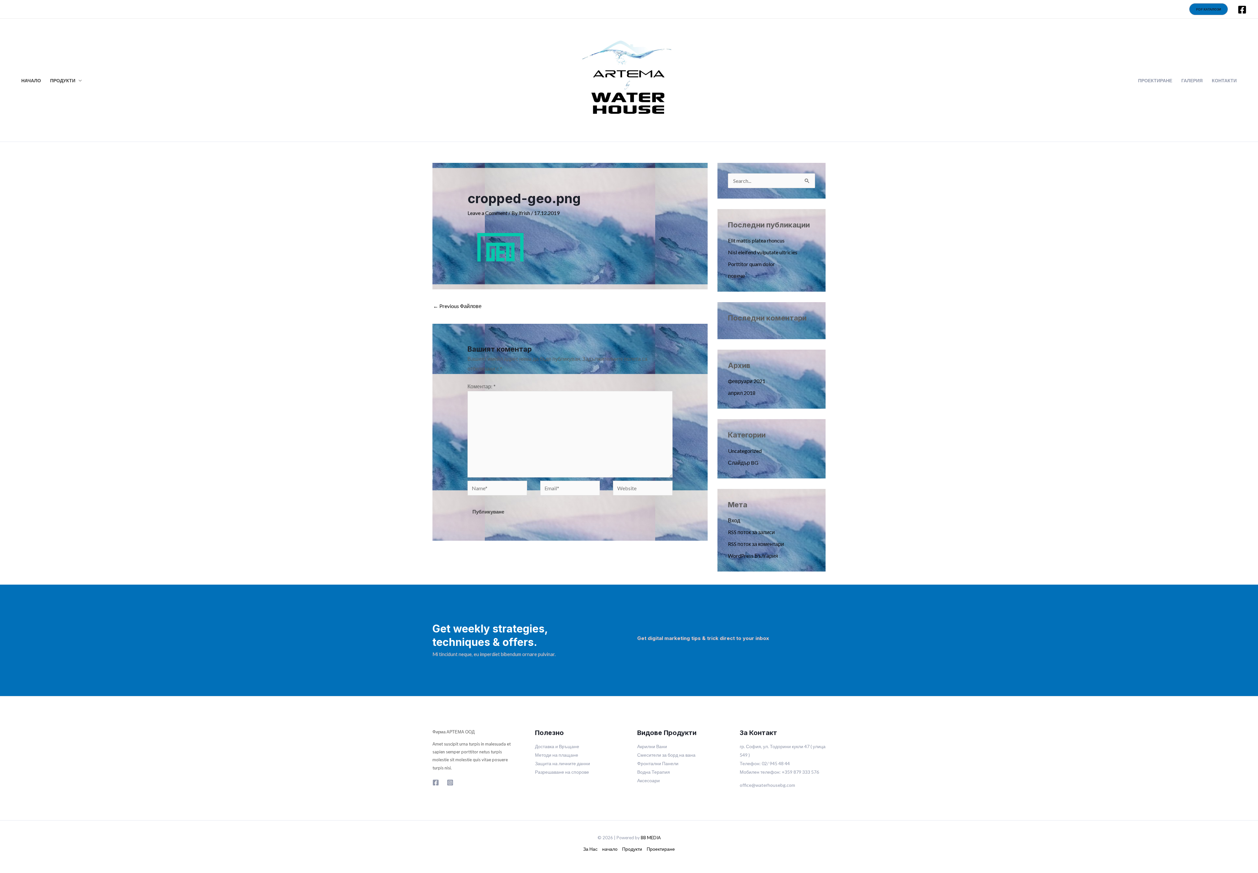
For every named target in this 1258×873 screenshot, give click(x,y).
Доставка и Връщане (557, 746)
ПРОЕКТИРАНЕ (1155, 80)
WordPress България (753, 556)
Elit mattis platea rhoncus (756, 240)
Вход (734, 520)
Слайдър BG (743, 462)
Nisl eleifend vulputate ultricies (762, 252)
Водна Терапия (653, 772)
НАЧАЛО (31, 80)
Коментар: (481, 386)
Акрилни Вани (652, 746)
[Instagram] (450, 782)
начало (610, 849)
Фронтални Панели (657, 763)
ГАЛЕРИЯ (1192, 80)
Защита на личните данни (562, 763)
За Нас (590, 849)
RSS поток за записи (751, 532)
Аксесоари (648, 780)
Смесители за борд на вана (666, 755)
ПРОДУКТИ (62, 80)
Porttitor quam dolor (751, 264)
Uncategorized (745, 451)
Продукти (632, 849)
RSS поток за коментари (756, 544)
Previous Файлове (457, 306)
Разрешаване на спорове (562, 772)
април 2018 (741, 393)
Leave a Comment (487, 213)
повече (736, 276)
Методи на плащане (556, 755)
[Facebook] (1242, 9)
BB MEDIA (651, 837)
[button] (1208, 9)
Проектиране (661, 849)
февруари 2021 (746, 381)
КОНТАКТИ (1224, 80)
